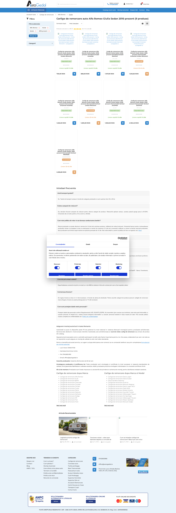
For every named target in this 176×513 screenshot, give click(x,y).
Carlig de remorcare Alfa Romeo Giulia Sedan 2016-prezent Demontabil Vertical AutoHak (114, 103)
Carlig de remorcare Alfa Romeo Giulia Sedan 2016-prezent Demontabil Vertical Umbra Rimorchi (90, 103)
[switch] (77, 268)
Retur (140, 230)
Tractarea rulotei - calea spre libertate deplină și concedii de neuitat (100, 438)
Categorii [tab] (32, 43)
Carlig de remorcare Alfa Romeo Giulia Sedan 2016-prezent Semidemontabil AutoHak (90, 54)
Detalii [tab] (88, 244)
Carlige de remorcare (75, 461)
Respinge (62, 275)
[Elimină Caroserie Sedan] (35, 31)
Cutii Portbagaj (73, 475)
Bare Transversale (74, 468)
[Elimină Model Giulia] (47, 27)
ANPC (29, 468)
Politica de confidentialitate (90, 316)
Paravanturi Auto (74, 471)
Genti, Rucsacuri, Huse (76, 485)
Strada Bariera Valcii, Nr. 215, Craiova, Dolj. (109, 470)
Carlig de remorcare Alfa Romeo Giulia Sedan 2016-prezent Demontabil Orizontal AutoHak (66, 103)
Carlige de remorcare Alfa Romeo (71, 377)
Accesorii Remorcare (75, 483)
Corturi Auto (72, 490)
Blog (147, 10)
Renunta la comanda (51, 478)
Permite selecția (88, 275)
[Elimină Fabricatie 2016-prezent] (49, 31)
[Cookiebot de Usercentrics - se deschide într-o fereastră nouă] (119, 238)
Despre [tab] (115, 244)
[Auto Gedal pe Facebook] (137, 462)
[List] (147, 23)
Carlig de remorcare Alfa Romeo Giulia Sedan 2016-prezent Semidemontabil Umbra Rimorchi (66, 54)
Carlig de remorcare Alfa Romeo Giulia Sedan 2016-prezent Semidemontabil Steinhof (114, 54)
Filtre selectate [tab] (34, 24)
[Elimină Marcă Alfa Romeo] (39, 27)
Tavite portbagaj (73, 466)
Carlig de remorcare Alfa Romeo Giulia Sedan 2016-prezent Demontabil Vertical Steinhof (139, 103)
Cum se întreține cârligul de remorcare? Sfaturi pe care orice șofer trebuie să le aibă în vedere (131, 438)
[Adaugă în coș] (74, 74)
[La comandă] (147, 74)
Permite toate (114, 275)
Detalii (56, 501)
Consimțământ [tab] (60, 244)
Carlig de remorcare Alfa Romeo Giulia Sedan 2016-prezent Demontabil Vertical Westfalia (66, 152)
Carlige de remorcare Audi (69, 379)
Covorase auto (73, 463)
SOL (33, 468)
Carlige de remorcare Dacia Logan (119, 377)
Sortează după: (61, 23)
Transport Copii (73, 487)
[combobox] (80, 4)
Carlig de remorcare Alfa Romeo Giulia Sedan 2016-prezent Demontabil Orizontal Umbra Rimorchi (139, 54)
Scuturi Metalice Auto (75, 473)
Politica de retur (49, 475)
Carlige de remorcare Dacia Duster (120, 379)
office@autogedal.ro (104, 464)
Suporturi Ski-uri (73, 480)
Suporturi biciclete (74, 478)
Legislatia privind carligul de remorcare (69, 438)
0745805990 (114, 4)
